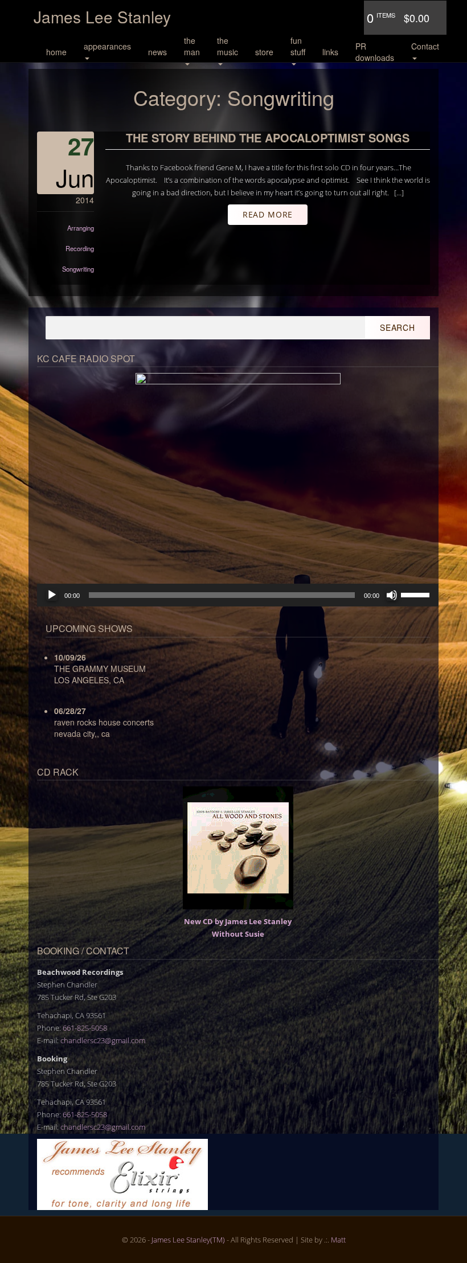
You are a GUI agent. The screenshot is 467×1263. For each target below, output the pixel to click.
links (330, 52)
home (56, 52)
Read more (268, 214)
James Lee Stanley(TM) (188, 1240)
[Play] (52, 595)
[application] (238, 595)
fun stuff (297, 46)
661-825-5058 (85, 1028)
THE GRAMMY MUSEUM (100, 668)
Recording (79, 248)
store (264, 52)
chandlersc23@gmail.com (102, 1040)
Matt (338, 1240)
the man (192, 46)
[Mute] (392, 595)
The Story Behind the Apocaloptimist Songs (267, 137)
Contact (425, 46)
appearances (107, 46)
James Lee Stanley (102, 16)
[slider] (417, 594)
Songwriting (78, 268)
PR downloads (374, 51)
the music (227, 46)
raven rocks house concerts (104, 722)
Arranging (80, 227)
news (157, 52)
